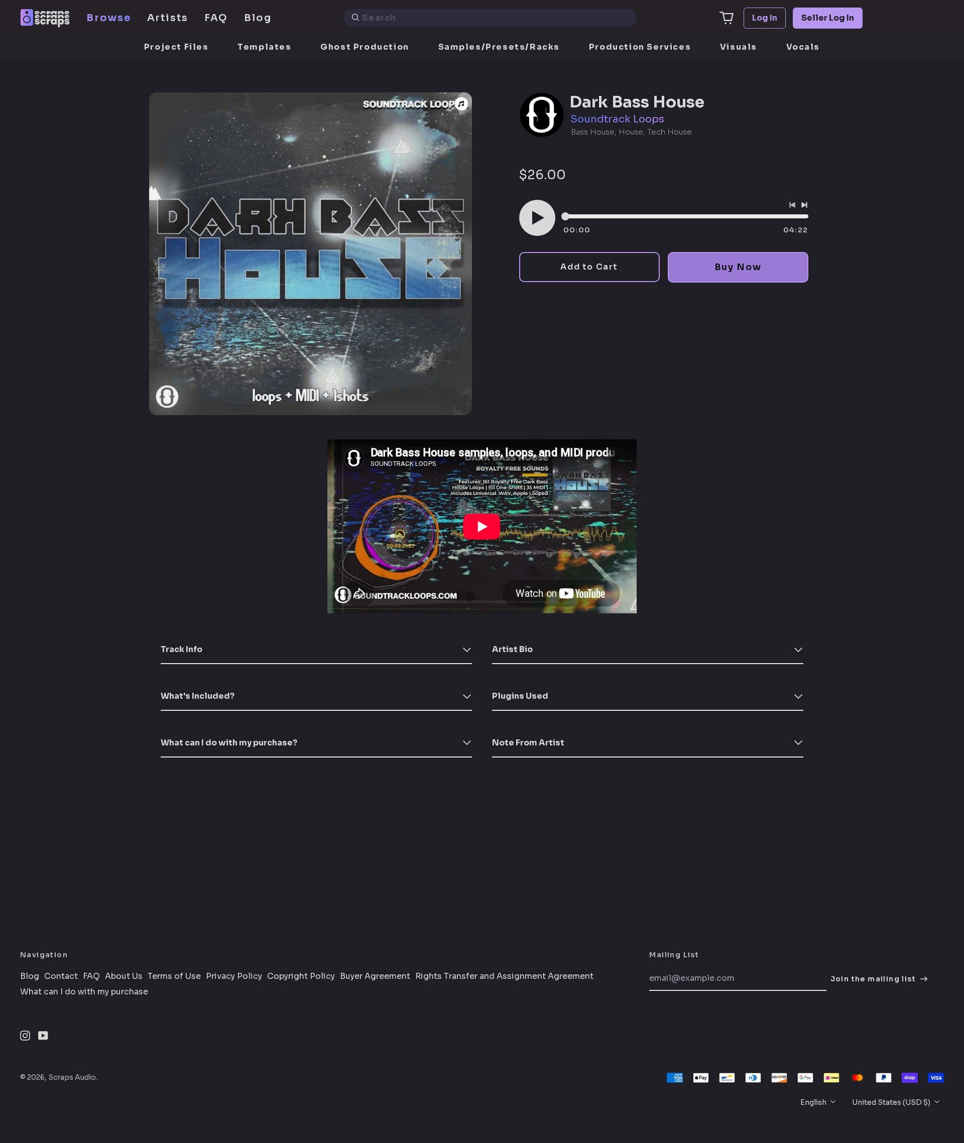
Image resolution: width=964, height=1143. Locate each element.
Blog (258, 18)
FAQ (216, 18)
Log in (764, 18)
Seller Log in (827, 18)
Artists (167, 18)
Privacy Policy (234, 976)
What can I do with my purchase (84, 992)
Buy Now (737, 267)
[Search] (355, 18)
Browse (108, 18)
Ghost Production (364, 47)
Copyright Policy (301, 976)
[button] (726, 18)
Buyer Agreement (375, 976)
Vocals (803, 47)
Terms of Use (174, 976)
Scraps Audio (72, 1077)
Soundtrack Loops (617, 119)
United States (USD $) (892, 1102)
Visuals (738, 47)
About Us (124, 976)
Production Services (640, 47)
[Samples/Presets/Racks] (461, 103)
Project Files (176, 47)
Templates (264, 47)
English (814, 1102)
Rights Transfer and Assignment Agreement (504, 976)
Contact (61, 976)
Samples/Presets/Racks (499, 47)
